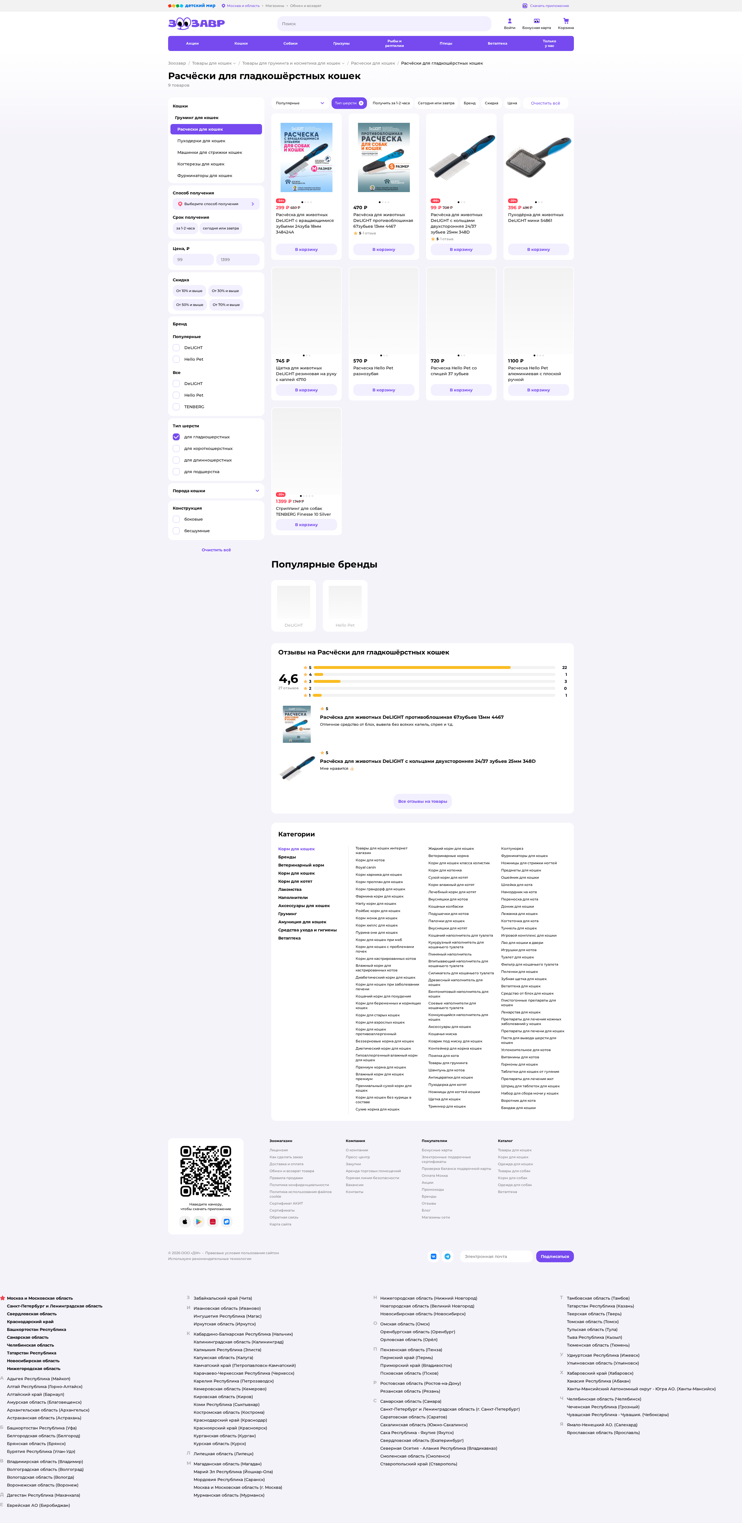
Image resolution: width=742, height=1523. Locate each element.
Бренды (429, 1196)
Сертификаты (282, 1210)
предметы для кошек (521, 870)
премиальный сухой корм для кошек (384, 1088)
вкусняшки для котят (447, 928)
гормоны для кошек (519, 1064)
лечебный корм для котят (452, 892)
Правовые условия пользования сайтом (242, 1253)
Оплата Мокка (435, 1175)
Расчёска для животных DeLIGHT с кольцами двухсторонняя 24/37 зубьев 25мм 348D (428, 761)
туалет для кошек (517, 957)
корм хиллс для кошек (377, 925)
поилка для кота (443, 1055)
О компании (357, 1150)
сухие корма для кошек (377, 1109)
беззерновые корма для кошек (385, 1041)
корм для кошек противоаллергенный (376, 1031)
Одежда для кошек (515, 1164)
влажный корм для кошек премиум (380, 1076)
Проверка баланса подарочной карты (456, 1168)
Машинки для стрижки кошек (209, 152)
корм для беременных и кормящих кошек (388, 1005)
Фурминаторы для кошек (204, 175)
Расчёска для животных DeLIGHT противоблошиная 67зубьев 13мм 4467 (412, 717)
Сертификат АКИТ (286, 1203)
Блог (426, 1210)
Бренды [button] (287, 857)
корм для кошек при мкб (379, 939)
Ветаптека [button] (289, 938)
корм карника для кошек (379, 874)
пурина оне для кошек (377, 932)
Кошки (180, 106)
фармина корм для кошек (379, 896)
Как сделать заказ (286, 1157)
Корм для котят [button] (295, 881)
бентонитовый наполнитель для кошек (458, 993)
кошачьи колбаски (445, 906)
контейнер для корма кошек (455, 1048)
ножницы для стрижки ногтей (529, 863)
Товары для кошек (212, 63)
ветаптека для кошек (521, 986)
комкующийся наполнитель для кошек (458, 1017)
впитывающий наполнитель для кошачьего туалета (458, 963)
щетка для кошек (444, 1099)
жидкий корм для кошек (451, 848)
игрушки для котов (519, 950)
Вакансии (354, 1185)
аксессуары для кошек (449, 1026)
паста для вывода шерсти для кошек (528, 1040)
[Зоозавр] (218, 23)
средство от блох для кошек (527, 993)
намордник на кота (519, 892)
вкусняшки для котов (448, 899)
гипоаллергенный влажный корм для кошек (387, 1057)
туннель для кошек (519, 928)
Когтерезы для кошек (200, 164)
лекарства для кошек (521, 1012)
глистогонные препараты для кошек (528, 1002)
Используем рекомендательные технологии (209, 1258)
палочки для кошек (446, 921)
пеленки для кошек (519, 971)
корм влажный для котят (451, 884)
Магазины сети (436, 1217)
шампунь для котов (446, 1070)
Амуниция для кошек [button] (302, 921)
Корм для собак (512, 1178)
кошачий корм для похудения (383, 996)
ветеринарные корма (448, 855)
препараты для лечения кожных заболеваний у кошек (531, 1021)
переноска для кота (519, 899)
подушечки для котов (448, 913)
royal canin (366, 867)
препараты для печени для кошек (532, 1031)
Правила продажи (286, 1178)
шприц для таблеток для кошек (530, 1086)
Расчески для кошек (373, 63)
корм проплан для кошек (379, 882)
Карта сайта (280, 1224)
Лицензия (279, 1150)
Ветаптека (507, 1192)
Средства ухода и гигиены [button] (307, 930)
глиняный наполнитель (450, 954)
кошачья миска (442, 1034)
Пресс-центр (358, 1157)
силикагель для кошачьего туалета (461, 973)
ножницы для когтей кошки (454, 1092)
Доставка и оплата (286, 1164)
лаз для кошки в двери (522, 942)
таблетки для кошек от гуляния (530, 1071)
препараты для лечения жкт (527, 1079)
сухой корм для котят (448, 877)
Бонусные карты (437, 1150)
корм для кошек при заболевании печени (387, 986)
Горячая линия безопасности (372, 1178)
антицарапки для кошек (450, 1077)
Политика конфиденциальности (299, 1185)
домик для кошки (517, 906)
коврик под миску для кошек (455, 1041)
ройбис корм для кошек (378, 911)
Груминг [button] (287, 913)
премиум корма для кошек (381, 1067)
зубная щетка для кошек (524, 979)
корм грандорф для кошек (380, 889)
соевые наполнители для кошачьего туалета (452, 1005)
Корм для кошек (513, 1157)
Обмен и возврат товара (292, 1171)
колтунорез (512, 848)
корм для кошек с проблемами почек (385, 948)
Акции (427, 1182)
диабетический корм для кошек (385, 977)
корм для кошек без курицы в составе (383, 1099)
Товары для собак (514, 1171)
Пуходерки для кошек (201, 140)
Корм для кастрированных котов (386, 958)
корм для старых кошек (378, 1015)
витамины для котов (520, 1057)
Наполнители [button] (293, 897)
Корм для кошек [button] (296, 848)
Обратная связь (284, 1217)
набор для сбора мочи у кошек (530, 1093)
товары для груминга (448, 1063)
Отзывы (429, 1203)
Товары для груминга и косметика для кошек (291, 63)
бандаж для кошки (518, 1108)
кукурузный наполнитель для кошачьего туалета (456, 944)
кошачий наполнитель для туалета (460, 935)
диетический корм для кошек (383, 1048)
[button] (300, 103)
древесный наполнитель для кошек (455, 982)
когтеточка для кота (520, 921)
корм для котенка (445, 870)
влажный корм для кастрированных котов (376, 967)
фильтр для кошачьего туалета (529, 964)
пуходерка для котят (447, 1084)
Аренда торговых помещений (373, 1171)
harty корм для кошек (376, 903)
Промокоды (433, 1189)
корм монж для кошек (376, 918)
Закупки (353, 1164)
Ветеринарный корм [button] (301, 865)
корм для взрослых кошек (380, 1022)
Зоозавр (177, 63)
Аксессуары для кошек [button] (304, 905)
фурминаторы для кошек (524, 855)
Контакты (354, 1192)
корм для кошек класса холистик (459, 863)
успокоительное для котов (526, 1050)
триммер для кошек (447, 1106)
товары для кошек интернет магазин (382, 850)
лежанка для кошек (519, 913)
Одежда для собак (515, 1185)
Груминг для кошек (197, 117)
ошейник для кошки (520, 877)
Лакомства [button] (289, 889)
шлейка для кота (516, 884)
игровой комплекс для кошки (528, 935)
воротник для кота (518, 1100)
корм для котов (370, 860)
